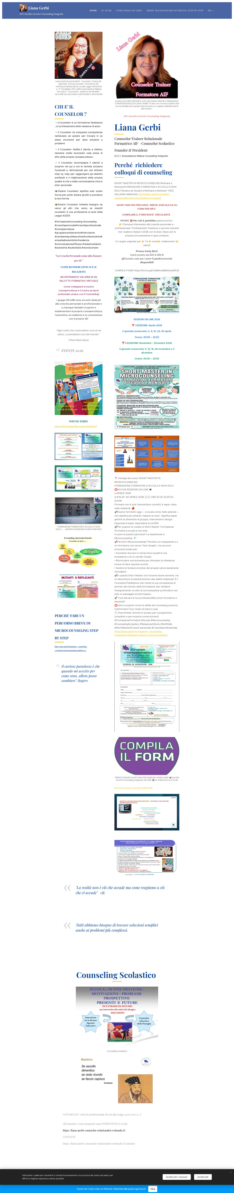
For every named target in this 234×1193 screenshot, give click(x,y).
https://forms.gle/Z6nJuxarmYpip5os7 (76, 426)
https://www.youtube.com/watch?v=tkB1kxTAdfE (133, 788)
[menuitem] (94, 10)
